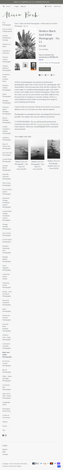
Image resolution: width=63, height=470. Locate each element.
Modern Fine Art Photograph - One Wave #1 (37, 164)
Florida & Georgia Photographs (6, 87)
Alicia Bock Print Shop (20, 464)
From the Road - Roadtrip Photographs (6, 327)
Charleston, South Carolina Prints (6, 77)
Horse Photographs (6, 310)
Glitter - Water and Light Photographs (7, 378)
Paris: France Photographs (6, 184)
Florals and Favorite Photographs (6, 317)
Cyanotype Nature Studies (6, 276)
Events (4, 426)
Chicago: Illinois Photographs (6, 168)
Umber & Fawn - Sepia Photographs (6, 337)
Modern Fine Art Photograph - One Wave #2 (21, 164)
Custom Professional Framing (6, 37)
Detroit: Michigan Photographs (6, 120)
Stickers (5, 422)
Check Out (57, 6)
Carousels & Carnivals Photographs (6, 346)
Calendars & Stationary (6, 52)
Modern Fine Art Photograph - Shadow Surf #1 (54, 163)
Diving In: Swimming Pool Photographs (6, 249)
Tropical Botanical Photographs (6, 68)
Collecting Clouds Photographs (6, 285)
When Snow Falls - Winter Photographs (6, 396)
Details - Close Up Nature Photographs (7, 294)
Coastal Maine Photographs (7, 160)
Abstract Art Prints (6, 45)
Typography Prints (6, 403)
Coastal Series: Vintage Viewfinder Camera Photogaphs (7, 215)
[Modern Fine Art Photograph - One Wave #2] (21, 149)
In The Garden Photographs (7, 240)
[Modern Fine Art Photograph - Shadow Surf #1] (54, 149)
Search (4, 449)
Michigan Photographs (6, 101)
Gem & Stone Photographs (6, 234)
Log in (17, 6)
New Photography (6, 24)
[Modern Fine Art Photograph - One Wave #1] (37, 149)
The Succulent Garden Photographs (7, 191)
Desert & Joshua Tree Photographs (6, 146)
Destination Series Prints (6, 410)
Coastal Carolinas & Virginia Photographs (6, 130)
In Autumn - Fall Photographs (6, 387)
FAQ (3, 430)
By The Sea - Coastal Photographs (6, 363)
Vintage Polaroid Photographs (6, 226)
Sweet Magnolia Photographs (6, 267)
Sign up (23, 6)
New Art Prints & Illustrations (7, 30)
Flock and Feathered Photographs (6, 302)
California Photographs (6, 138)
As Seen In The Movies (6, 416)
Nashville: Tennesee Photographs (6, 176)
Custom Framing (43, 124)
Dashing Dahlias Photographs (6, 259)
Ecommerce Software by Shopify (11, 466)
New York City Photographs (7, 154)
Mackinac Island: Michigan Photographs (6, 110)
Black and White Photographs (7, 354)
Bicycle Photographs (6, 371)
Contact (5, 454)
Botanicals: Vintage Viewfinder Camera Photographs (6, 202)
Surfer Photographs (6, 95)
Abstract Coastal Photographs (6, 59)
